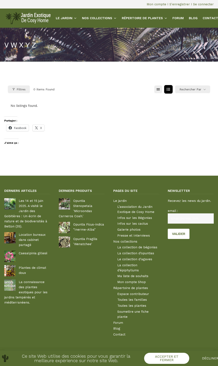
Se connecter (203, 4)
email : (173, 211)
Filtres (21, 89)
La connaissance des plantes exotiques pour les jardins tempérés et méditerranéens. (25, 292)
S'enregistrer (179, 4)
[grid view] (158, 89)
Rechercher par (190, 89)
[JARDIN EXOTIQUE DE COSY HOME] (27, 18)
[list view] (168, 89)
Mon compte (156, 4)
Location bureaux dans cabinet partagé (32, 240)
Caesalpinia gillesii (33, 253)
